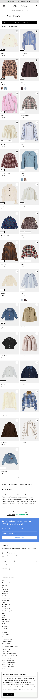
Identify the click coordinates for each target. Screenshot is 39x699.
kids (9, 484)
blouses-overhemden (25, 484)
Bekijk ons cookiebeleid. (10, 689)
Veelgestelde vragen (9, 561)
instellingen (27, 689)
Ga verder (8, 694)
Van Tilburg (6, 569)
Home (4, 484)
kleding (14, 484)
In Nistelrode (6, 565)
